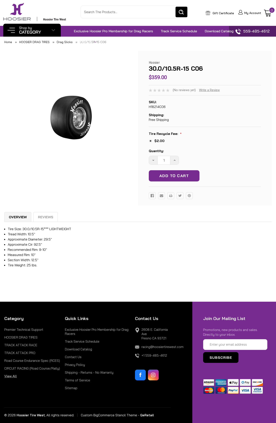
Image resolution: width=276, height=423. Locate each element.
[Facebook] (152, 195)
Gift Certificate (223, 13)
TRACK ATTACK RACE (20, 345)
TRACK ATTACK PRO (19, 353)
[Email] (161, 195)
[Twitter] (180, 195)
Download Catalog (219, 31)
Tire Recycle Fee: (165, 134)
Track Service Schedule (179, 31)
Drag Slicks (65, 42)
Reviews (45, 217)
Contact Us (83, 41)
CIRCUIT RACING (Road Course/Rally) (32, 368)
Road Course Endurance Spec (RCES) (32, 361)
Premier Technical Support (23, 330)
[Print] (170, 195)
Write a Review (209, 90)
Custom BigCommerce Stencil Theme (109, 415)
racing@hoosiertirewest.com (162, 347)
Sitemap (71, 388)
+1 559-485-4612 (154, 355)
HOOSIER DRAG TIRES (21, 337)
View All (10, 376)
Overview (18, 217)
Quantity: (156, 151)
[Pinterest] (189, 195)
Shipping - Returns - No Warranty (89, 372)
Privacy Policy (75, 365)
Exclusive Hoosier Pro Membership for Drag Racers (113, 31)
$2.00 (159, 141)
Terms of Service (77, 380)
